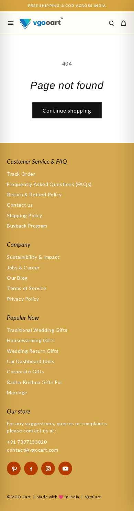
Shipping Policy (24, 215)
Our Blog (17, 278)
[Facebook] (31, 468)
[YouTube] (65, 468)
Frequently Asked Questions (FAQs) (49, 184)
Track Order (21, 174)
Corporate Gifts (25, 371)
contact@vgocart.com (32, 450)
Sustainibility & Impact (33, 257)
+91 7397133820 (27, 442)
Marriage (17, 392)
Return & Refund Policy (34, 194)
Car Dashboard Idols (30, 361)
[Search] (111, 23)
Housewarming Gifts (31, 340)
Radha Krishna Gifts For (35, 382)
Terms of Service (26, 288)
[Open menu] (10, 23)
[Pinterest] (14, 468)
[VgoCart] (46, 22)
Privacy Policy (23, 299)
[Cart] (123, 23)
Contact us (20, 205)
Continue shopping (67, 110)
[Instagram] (48, 468)
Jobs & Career (23, 267)
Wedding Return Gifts (33, 351)
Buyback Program (27, 226)
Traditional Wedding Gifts (37, 330)
